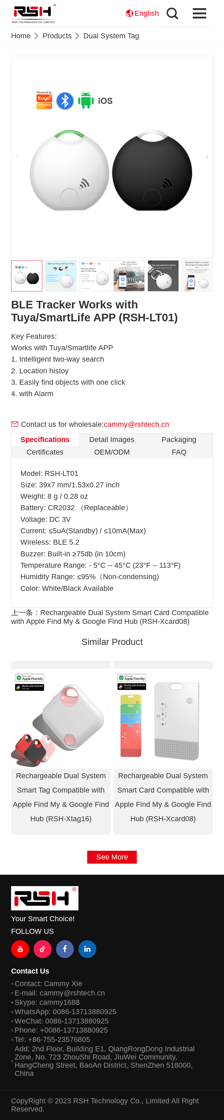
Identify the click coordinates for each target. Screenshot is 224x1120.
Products (57, 36)
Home (21, 36)
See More (112, 857)
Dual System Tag (111, 36)
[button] (207, 157)
